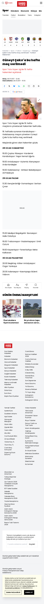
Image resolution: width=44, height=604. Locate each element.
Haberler (5, 51)
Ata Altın (7, 433)
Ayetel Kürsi (8, 411)
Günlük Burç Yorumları (29, 377)
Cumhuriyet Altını (10, 436)
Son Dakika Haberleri (8, 352)
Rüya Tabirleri (30, 420)
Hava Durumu (30, 383)
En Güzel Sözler (30, 451)
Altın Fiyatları (9, 387)
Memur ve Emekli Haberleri (10, 383)
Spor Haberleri (9, 368)
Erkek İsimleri (29, 461)
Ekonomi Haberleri (11, 359)
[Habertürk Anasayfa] (22, 3)
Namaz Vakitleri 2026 (31, 355)
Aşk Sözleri (8, 417)
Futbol (13, 15)
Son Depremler (30, 381)
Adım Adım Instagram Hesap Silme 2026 (11, 518)
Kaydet (32, 544)
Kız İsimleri (29, 464)
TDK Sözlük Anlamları (29, 412)
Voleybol (37, 15)
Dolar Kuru (8, 390)
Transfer (5, 15)
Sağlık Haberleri (10, 374)
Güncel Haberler (10, 362)
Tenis (30, 15)
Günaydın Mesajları (8, 420)
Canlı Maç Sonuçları (8, 449)
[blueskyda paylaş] (14, 86)
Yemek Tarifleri (9, 408)
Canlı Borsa (29, 351)
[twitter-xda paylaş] (9, 86)
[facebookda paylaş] (4, 86)
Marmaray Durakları (29, 457)
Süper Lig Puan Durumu (9, 454)
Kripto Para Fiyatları (11, 396)
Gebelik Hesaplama (8, 492)
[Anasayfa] (8, 346)
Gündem (15, 11)
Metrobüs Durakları (32, 453)
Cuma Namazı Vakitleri (30, 360)
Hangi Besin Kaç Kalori (31, 437)
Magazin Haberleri (11, 365)
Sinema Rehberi (31, 389)
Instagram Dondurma (29, 396)
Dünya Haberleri (10, 371)
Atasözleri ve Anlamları (9, 473)
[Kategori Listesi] (41, 3)
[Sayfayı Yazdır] (34, 86)
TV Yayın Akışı (30, 392)
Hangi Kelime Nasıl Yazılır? (32, 447)
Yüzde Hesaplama (11, 501)
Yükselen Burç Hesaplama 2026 (10, 497)
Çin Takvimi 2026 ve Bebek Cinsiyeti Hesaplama (11, 484)
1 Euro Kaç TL (9, 445)
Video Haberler (30, 408)
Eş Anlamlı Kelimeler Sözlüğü (31, 442)
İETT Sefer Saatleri (10, 489)
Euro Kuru (7, 393)
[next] (40, 312)
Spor (5, 10)
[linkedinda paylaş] (19, 86)
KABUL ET (29, 592)
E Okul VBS (29, 370)
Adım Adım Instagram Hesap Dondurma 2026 (11, 511)
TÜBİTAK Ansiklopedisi (30, 432)
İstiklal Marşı (29, 367)
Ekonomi (25, 11)
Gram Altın (8, 424)
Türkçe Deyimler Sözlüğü (10, 478)
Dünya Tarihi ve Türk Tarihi (31, 424)
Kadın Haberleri (10, 377)
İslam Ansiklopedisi (32, 428)
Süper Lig (26, 51)
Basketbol (21, 15)
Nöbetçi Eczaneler (31, 364)
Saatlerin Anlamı (10, 414)
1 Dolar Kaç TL (9, 442)
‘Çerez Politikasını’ (28, 586)
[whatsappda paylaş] (24, 86)
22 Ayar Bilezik (9, 439)
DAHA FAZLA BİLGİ (13, 592)
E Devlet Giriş (29, 373)
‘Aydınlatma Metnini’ (12, 588)
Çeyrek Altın (8, 427)
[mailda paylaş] (29, 86)
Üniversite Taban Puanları (31, 417)
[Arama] (3, 3)
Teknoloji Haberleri (11, 380)
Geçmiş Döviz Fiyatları (9, 505)
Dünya (34, 11)
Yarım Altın (8, 430)
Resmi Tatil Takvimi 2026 (11, 524)
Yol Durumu (29, 386)
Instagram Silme (31, 400)
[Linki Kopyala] (39, 86)
